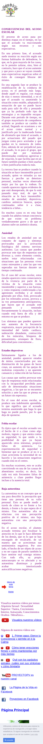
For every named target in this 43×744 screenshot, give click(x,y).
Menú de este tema (11, 584)
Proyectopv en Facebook (24, 698)
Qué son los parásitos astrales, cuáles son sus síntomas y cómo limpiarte (20, 663)
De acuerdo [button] (9, 740)
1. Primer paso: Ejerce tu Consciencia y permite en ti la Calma (21, 638)
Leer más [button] (34, 734)
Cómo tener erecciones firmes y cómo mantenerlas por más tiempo (20, 650)
